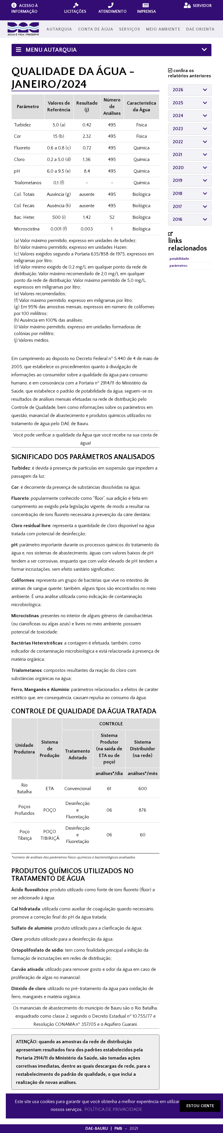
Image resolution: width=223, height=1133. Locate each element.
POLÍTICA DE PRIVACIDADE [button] (113, 1109)
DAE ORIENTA (200, 29)
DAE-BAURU (96, 1128)
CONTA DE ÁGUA (96, 29)
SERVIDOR (202, 5)
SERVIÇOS (129, 29)
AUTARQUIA (59, 29)
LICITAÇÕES (75, 11)
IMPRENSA (146, 11)
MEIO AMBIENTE (163, 29)
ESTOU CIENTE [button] (200, 1106)
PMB (118, 1128)
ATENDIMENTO (112, 11)
